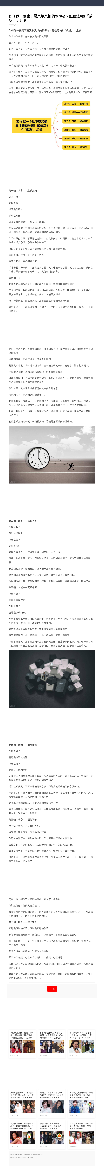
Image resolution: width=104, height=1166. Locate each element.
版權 (31, 1157)
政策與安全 (19, 1157)
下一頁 (52, 989)
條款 (24, 1157)
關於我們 (13, 1157)
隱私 (28, 1157)
